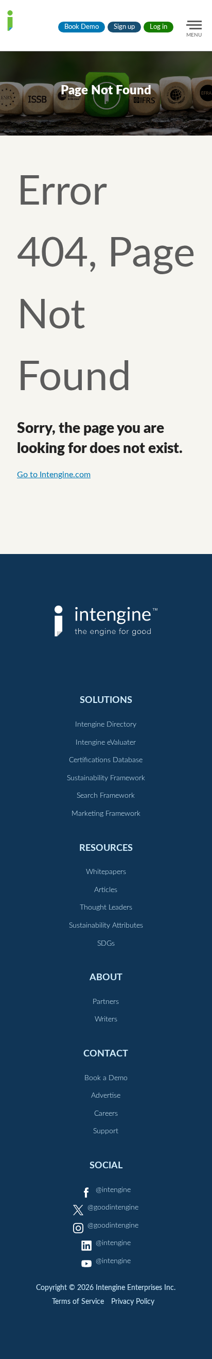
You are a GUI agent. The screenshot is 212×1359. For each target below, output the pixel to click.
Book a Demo (106, 1078)
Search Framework (106, 795)
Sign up (124, 27)
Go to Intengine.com (54, 475)
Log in (158, 27)
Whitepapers (106, 872)
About (106, 977)
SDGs (106, 943)
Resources (106, 848)
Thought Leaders (106, 907)
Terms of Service (78, 1301)
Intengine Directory (105, 724)
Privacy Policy (132, 1301)
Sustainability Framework (106, 778)
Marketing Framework (106, 813)
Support (105, 1131)
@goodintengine (112, 1207)
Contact (105, 1053)
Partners (106, 1001)
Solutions (106, 700)
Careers (106, 1113)
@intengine (113, 1190)
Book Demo (81, 27)
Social (106, 1165)
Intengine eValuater (106, 742)
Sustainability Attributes (106, 925)
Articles (105, 890)
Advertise (105, 1095)
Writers (106, 1019)
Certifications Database (106, 760)
